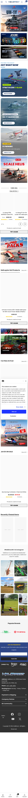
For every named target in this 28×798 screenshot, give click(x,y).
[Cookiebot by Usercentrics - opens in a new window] (18, 381)
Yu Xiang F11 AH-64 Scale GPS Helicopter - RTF (21, 219)
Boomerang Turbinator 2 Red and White (14, 497)
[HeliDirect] (14, 45)
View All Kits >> (14, 197)
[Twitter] (20, 724)
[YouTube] (13, 724)
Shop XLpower (9, 99)
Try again (14, 237)
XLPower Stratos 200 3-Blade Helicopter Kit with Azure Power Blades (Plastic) (14, 316)
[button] (4, 225)
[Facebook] (12, 720)
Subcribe (14, 664)
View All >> (24, 276)
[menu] (2, 2)
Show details (19, 407)
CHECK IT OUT (8, 158)
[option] (14, 21)
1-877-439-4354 (11, 691)
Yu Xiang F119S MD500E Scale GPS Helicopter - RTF (7, 219)
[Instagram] (19, 720)
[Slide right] (25, 230)
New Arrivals (8, 128)
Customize (13, 416)
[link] (10, 795)
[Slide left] (20, 230)
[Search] (6, 2)
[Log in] (22, 2)
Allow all (14, 411)
